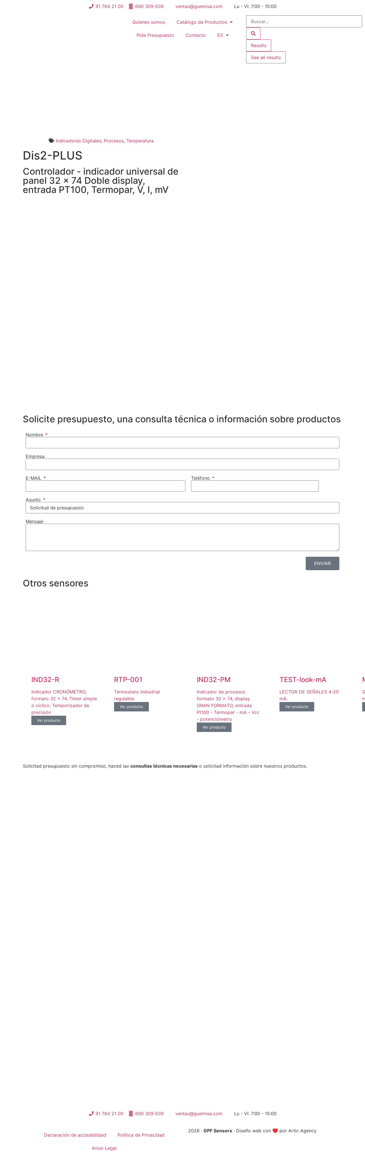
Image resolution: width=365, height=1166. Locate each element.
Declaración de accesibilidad (75, 1135)
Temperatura (140, 141)
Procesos (114, 141)
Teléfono (201, 478)
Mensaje (34, 521)
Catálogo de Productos (202, 22)
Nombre (35, 434)
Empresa (35, 456)
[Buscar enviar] (253, 33)
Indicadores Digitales (78, 141)
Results (258, 45)
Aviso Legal (104, 1148)
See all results (266, 57)
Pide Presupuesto (155, 35)
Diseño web (248, 1130)
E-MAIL (34, 478)
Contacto (196, 35)
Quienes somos (148, 22)
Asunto (34, 499)
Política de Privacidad (141, 1135)
